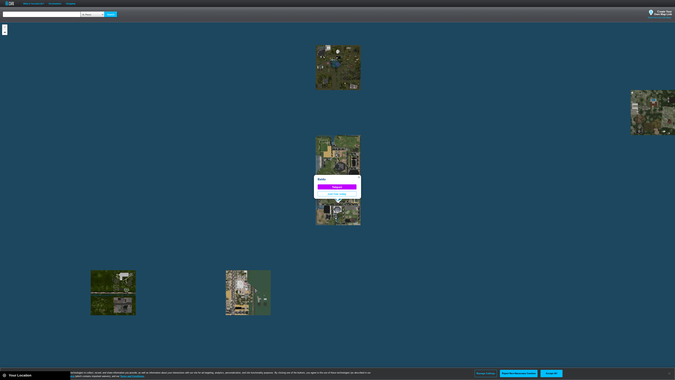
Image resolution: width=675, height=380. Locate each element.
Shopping (70, 3)
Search (110, 14)
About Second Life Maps (659, 17)
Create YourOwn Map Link (663, 13)
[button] (359, 177)
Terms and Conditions (132, 376)
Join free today (337, 194)
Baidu (322, 179)
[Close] (669, 373)
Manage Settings (486, 373)
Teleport (337, 187)
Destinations (55, 3)
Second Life (11, 3)
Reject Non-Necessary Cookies (519, 373)
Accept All (551, 373)
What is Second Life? (33, 3)
